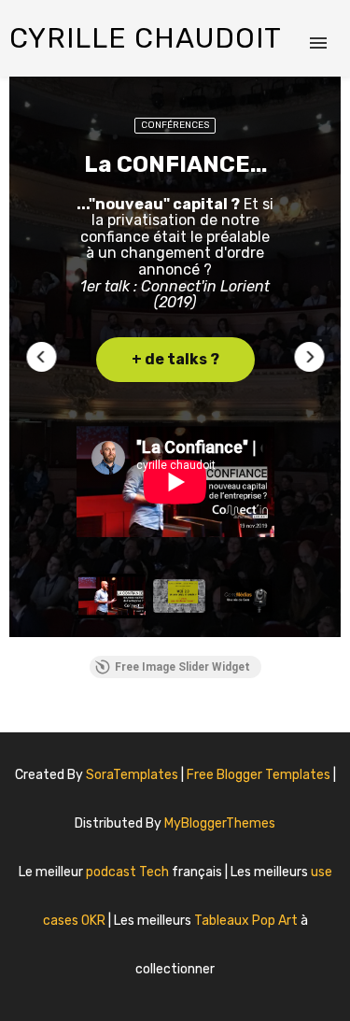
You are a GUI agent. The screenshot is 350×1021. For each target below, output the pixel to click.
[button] (41, 357)
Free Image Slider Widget (182, 667)
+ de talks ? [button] (175, 359)
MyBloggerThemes (219, 823)
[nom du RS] (164, 988)
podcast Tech (129, 872)
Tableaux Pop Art (247, 921)
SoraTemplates (132, 775)
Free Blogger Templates (260, 775)
